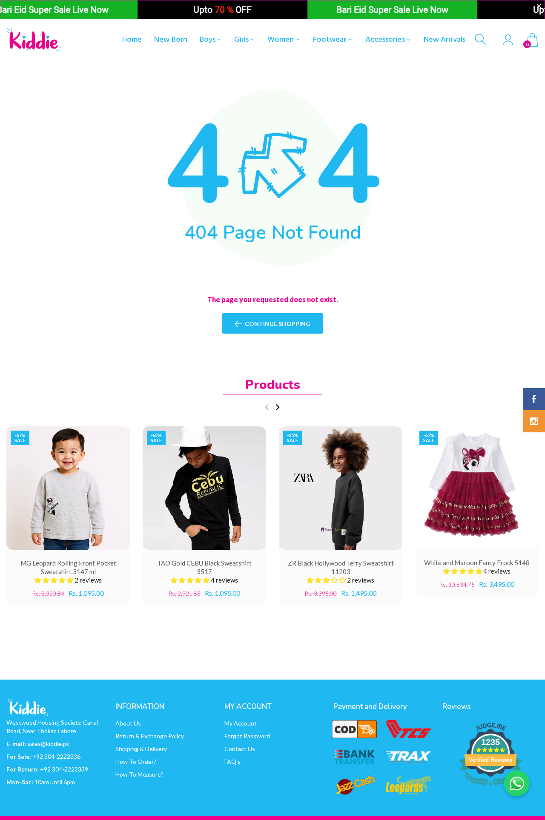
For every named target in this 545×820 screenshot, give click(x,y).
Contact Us (239, 748)
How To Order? (135, 761)
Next (277, 407)
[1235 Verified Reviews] (490, 787)
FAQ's (232, 761)
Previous (266, 407)
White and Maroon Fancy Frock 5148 (477, 563)
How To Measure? (139, 774)
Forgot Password (247, 736)
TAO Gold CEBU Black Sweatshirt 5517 (204, 567)
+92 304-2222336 (56, 756)
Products (272, 385)
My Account (240, 723)
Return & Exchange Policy (149, 736)
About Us (128, 723)
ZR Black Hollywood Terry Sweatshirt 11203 (341, 567)
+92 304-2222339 (64, 769)
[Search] (482, 40)
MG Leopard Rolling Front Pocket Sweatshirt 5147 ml (68, 567)
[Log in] (508, 40)
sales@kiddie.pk (48, 743)
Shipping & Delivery (141, 748)
